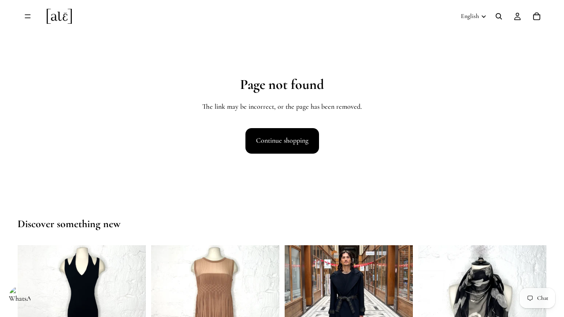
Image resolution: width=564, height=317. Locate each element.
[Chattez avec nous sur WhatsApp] (20, 297)
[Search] (498, 16)
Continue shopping (282, 140)
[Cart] (536, 16)
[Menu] (28, 16)
